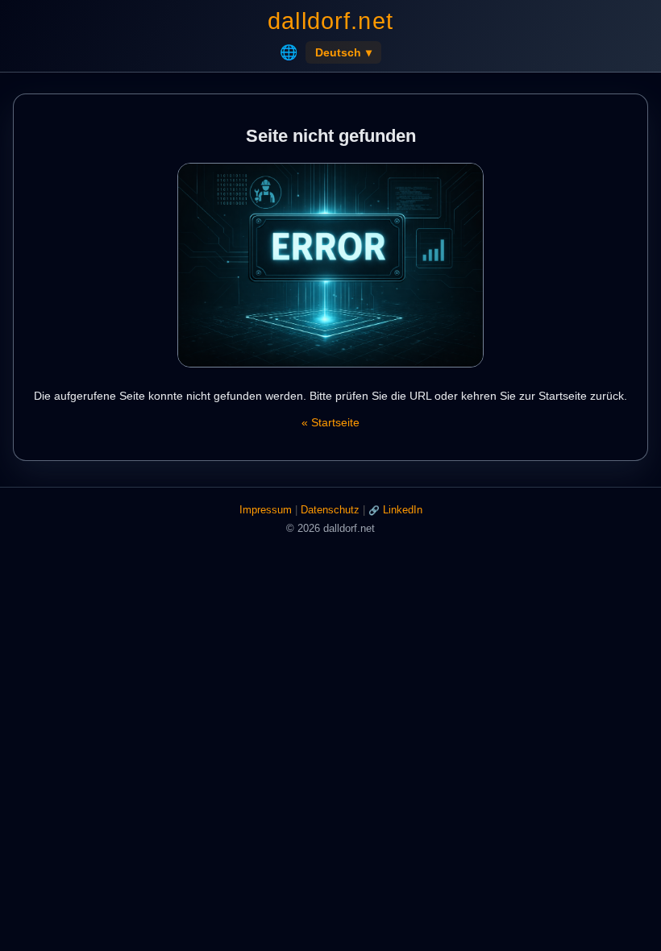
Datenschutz (330, 510)
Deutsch (343, 52)
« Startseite (330, 422)
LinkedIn (402, 510)
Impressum (265, 510)
